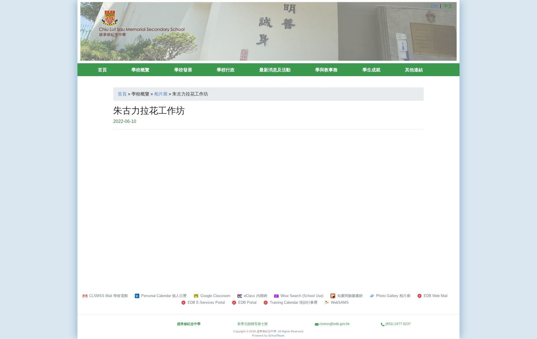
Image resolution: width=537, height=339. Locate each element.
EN (434, 6)
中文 (448, 6)
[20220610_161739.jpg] (308, 165)
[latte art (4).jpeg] (151, 226)
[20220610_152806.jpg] (151, 165)
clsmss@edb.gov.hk (334, 324)
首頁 (102, 69)
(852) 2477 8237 (398, 324)
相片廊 (161, 94)
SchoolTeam (276, 335)
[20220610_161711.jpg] (229, 165)
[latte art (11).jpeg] (386, 165)
